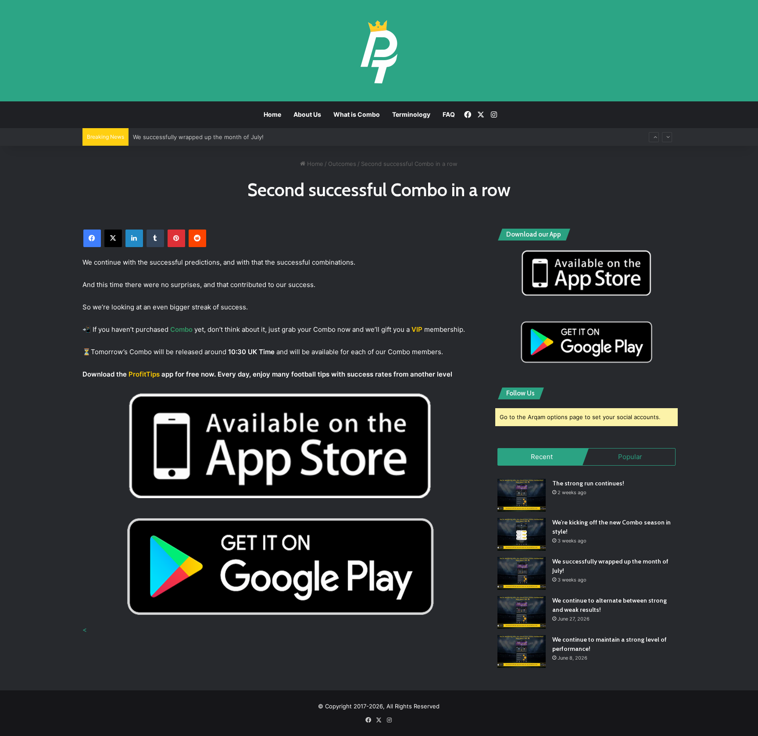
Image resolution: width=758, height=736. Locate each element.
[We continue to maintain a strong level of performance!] (521, 651)
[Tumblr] (155, 238)
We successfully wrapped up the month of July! (198, 136)
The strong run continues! (588, 483)
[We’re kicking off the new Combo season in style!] (521, 534)
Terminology (411, 114)
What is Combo (356, 114)
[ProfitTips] (379, 51)
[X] (113, 238)
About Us (307, 114)
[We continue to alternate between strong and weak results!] (521, 612)
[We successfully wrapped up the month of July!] (521, 573)
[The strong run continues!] (521, 495)
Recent (542, 456)
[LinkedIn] (134, 238)
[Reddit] (197, 238)
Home (272, 114)
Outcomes (342, 163)
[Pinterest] (176, 238)
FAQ (449, 114)
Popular (630, 456)
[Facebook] (92, 238)
